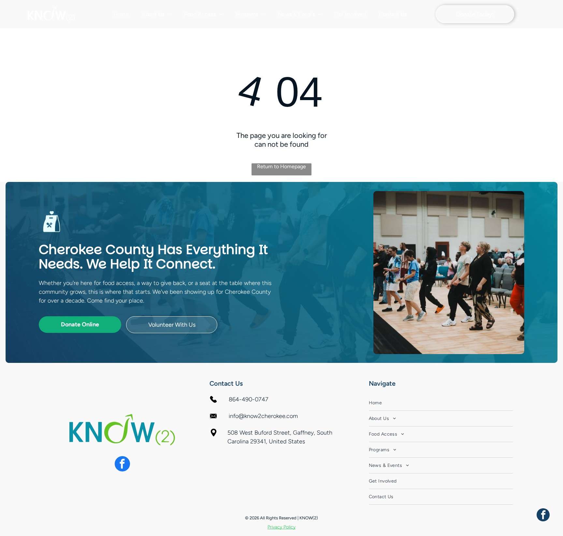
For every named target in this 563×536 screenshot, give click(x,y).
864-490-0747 (248, 399)
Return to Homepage (281, 166)
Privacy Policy (281, 527)
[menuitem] (121, 14)
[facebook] (122, 464)
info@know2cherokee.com (263, 416)
